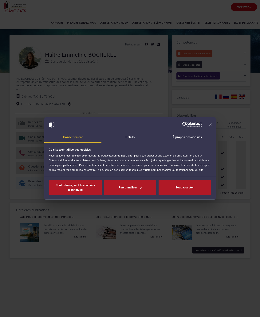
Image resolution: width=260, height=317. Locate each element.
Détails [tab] (130, 137)
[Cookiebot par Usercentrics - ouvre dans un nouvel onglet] (185, 124)
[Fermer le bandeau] (210, 124)
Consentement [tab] (73, 137)
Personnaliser (128, 187)
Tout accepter (185, 187)
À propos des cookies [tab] (187, 137)
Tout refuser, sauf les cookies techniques (75, 187)
